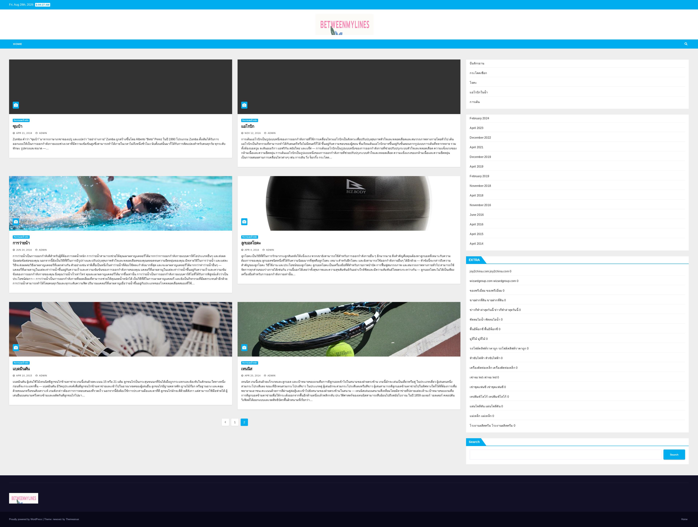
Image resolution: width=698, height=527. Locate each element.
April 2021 (476, 147)
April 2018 (476, 195)
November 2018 (480, 185)
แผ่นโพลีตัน (477, 406)
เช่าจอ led (476, 377)
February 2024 (479, 118)
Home (17, 44)
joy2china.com (479, 271)
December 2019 (480, 156)
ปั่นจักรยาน (477, 63)
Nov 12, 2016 (253, 133)
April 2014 (476, 243)
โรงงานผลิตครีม (480, 425)
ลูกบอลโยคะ (251, 242)
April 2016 (476, 224)
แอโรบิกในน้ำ (479, 92)
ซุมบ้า (17, 126)
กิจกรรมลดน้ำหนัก (21, 120)
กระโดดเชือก (478, 73)
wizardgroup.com (481, 281)
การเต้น (475, 102)
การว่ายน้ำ (21, 242)
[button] (686, 43)
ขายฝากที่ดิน (478, 300)
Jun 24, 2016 (24, 250)
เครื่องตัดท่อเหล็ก (481, 367)
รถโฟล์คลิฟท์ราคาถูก (484, 348)
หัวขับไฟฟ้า (477, 358)
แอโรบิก (247, 126)
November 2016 (480, 205)
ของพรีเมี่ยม (478, 290)
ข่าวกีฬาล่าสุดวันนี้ (482, 309)
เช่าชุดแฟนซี (478, 387)
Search (474, 442)
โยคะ (473, 82)
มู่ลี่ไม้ (473, 338)
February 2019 (479, 176)
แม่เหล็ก (475, 415)
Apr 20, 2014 (253, 375)
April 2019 (476, 166)
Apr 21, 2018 (24, 133)
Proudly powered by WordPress (26, 519)
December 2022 (480, 137)
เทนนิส (246, 368)
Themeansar (72, 519)
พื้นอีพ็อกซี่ (476, 329)
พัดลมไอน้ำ (477, 319)
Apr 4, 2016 (252, 250)
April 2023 (476, 128)
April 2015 (476, 234)
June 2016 (477, 214)
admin (43, 133)
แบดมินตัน (21, 368)
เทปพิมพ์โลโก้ (479, 396)
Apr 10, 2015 (24, 375)
